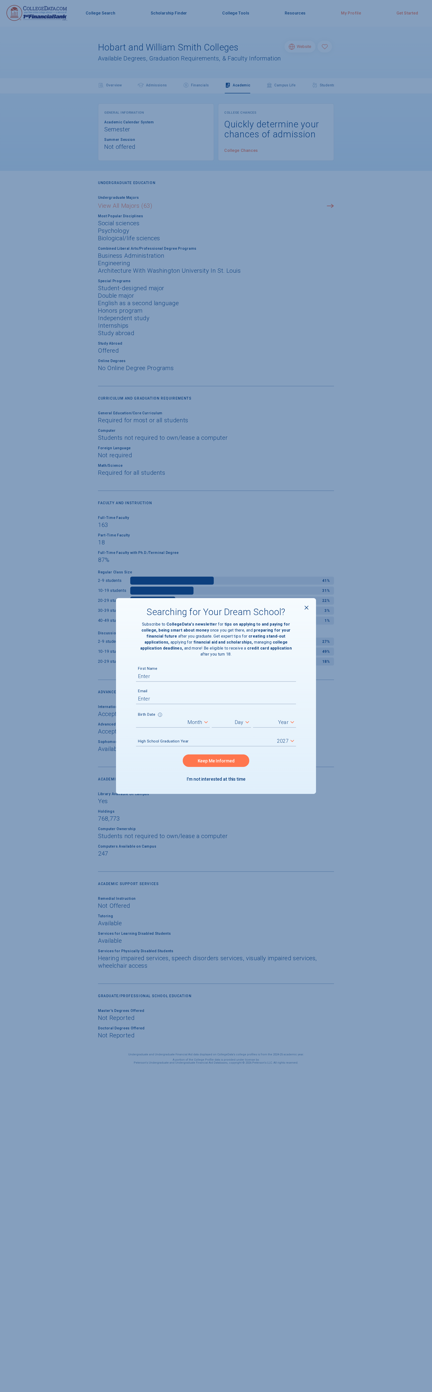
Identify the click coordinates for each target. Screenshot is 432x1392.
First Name (147, 668)
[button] (160, 715)
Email (143, 691)
